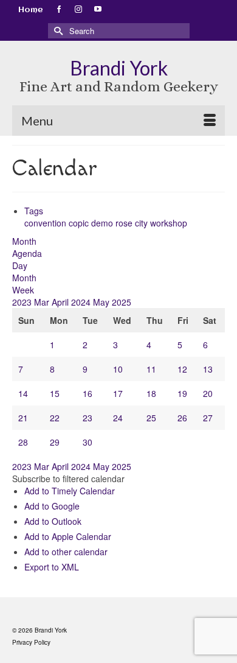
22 (55, 418)
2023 (23, 302)
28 (23, 442)
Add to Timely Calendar (69, 491)
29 (55, 442)
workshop (168, 223)
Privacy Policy (31, 642)
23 (87, 418)
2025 (121, 302)
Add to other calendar (66, 551)
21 (23, 418)
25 (151, 418)
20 (208, 393)
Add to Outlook (52, 521)
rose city (132, 223)
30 (87, 442)
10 (118, 369)
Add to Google (52, 506)
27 (208, 418)
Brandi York (119, 68)
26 (182, 418)
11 (151, 369)
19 (182, 393)
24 (118, 418)
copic (80, 223)
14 (23, 393)
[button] (68, 478)
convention (46, 223)
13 (208, 369)
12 (182, 369)
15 (55, 393)
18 (151, 393)
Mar (43, 302)
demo (103, 223)
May (102, 302)
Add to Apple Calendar (67, 536)
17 (118, 393)
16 (87, 393)
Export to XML (51, 567)
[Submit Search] (57, 30)
